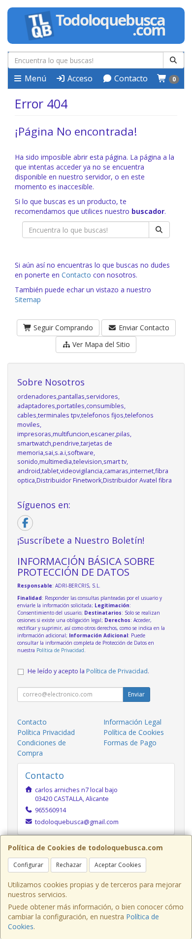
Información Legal (132, 722)
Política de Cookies (133, 732)
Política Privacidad (46, 732)
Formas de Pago (130, 742)
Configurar (28, 865)
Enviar (136, 694)
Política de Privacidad (60, 650)
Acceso (79, 78)
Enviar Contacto (143, 327)
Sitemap (28, 299)
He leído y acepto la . (88, 671)
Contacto (130, 78)
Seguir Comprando (62, 327)
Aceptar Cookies (118, 865)
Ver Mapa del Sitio (100, 344)
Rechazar (69, 865)
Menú (34, 78)
